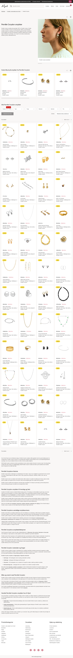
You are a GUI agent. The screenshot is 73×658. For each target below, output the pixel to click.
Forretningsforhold (53, 637)
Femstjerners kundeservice (47, 1)
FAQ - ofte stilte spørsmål (54, 638)
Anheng (2, 637)
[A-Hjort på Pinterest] (38, 650)
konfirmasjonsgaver (40, 517)
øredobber (3, 494)
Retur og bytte (52, 633)
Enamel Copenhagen (9, 582)
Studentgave (27, 633)
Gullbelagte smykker (29, 638)
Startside (3, 11)
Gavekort (51, 629)
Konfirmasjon (28, 629)
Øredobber (3, 627)
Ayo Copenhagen (18, 582)
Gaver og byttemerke (53, 631)
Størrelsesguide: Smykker (54, 642)
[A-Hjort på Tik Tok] (42, 650)
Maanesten (41, 581)
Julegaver (18, 519)
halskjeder (13, 494)
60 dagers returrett (36, 1)
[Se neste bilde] (70, 17)
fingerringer (19, 503)
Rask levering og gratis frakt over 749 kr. (23, 1)
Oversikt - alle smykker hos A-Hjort (8, 626)
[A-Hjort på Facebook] (31, 650)
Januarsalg (27, 626)
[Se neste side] (71, 119)
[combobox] (28, 6)
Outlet (2, 640)
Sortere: (52, 113)
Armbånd (3, 631)
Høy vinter (46, 532)
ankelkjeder (32, 503)
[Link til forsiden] (4, 6)
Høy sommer (35, 532)
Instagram (25, 587)
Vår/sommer (30, 532)
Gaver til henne (28, 642)
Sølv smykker (28, 640)
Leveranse (51, 627)
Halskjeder (3, 633)
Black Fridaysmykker (29, 635)
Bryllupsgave (27, 644)
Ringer (2, 629)
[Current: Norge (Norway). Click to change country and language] (70, 1)
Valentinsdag (27, 627)
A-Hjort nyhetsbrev (53, 626)
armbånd (23, 503)
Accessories (3, 638)
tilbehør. (38, 503)
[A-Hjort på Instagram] (35, 650)
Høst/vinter (40, 532)
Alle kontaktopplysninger (36, 656)
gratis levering (16, 464)
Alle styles (3, 642)
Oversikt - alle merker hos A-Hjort (13, 11)
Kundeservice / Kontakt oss (54, 640)
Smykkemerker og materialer (55, 635)
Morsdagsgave (4, 519)
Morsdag (27, 631)
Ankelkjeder (3, 635)
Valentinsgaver (11, 519)
